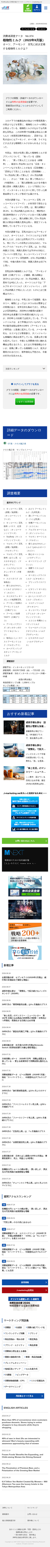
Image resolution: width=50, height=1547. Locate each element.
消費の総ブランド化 (36, 1327)
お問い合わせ (32, 1514)
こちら (23, 105)
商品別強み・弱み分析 (14, 1339)
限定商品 (34, 1339)
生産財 (19, 1327)
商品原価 (34, 1345)
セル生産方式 (32, 1369)
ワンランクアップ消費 (14, 1333)
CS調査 (8, 1375)
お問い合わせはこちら (25, 841)
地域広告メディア (13, 1369)
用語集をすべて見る (24, 1396)
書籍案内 (5, 1514)
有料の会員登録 (19, 102)
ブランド (34, 1333)
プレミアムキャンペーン (15, 1363)
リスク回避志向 (38, 1381)
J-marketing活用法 (25, 1290)
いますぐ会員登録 (25, 401)
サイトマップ (32, 1508)
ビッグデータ (22, 1375)
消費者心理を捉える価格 (15, 1351)
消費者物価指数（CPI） (15, 1381)
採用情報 (25, 1282)
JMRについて (7, 1508)
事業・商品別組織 (33, 1357)
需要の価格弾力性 (13, 1357)
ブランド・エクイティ (14, 1345)
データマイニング (13, 1386)
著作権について (33, 1520)
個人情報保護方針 (9, 1520)
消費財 (8, 1327)
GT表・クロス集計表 (16, 444)
